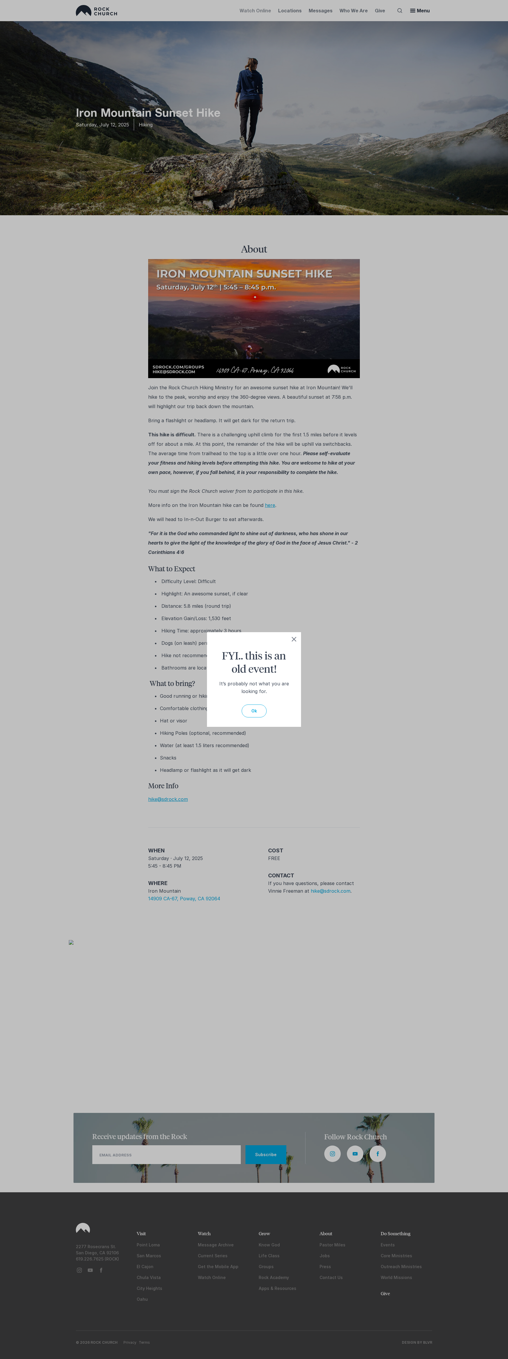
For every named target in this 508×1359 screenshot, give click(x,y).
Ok (254, 710)
